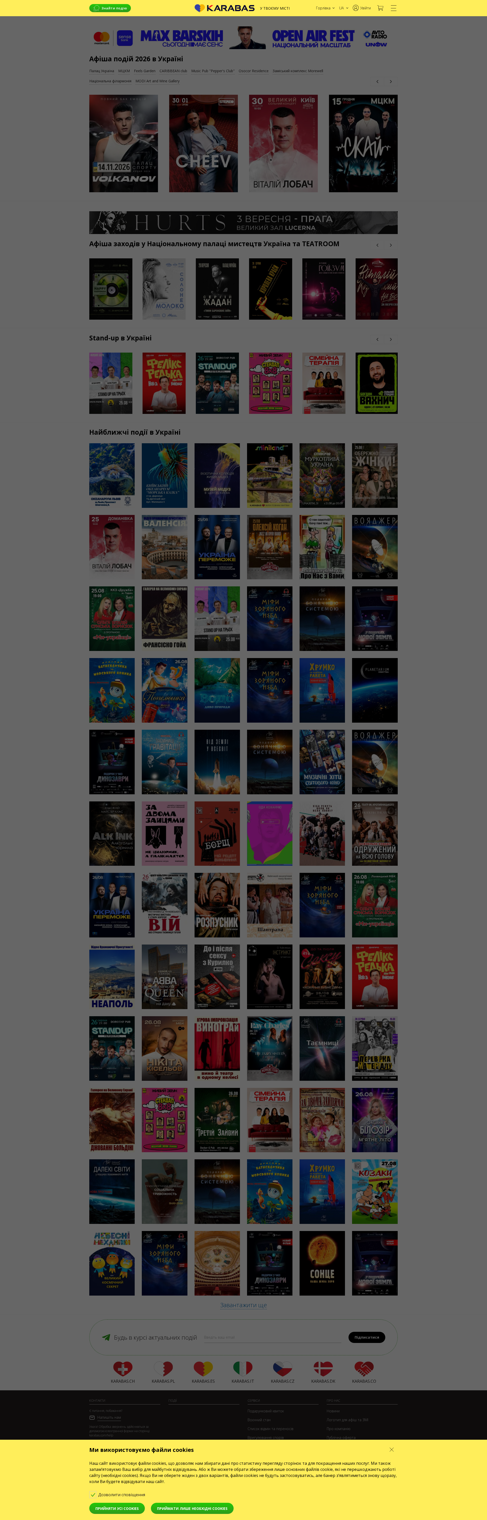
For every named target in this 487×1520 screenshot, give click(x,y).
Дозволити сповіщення (122, 1494)
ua (341, 8)
